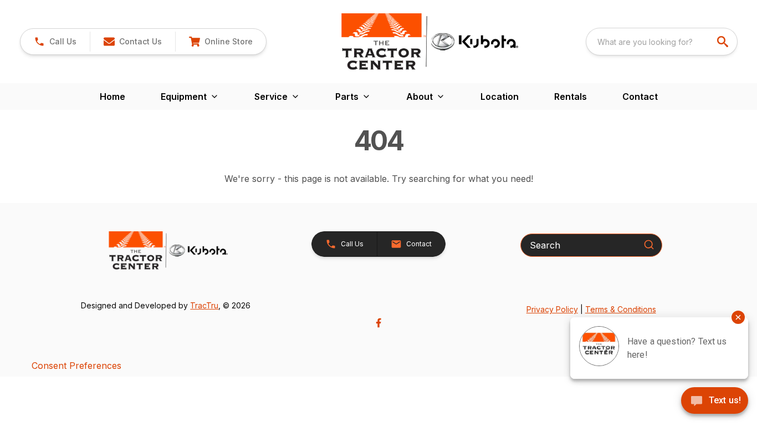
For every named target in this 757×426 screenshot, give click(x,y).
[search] (723, 41)
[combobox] (661, 41)
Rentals (570, 96)
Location (499, 96)
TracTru (204, 305)
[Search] (649, 244)
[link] (220, 42)
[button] (55, 42)
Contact (640, 96)
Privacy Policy (552, 309)
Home (112, 96)
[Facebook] (378, 323)
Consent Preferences (76, 365)
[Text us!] (714, 402)
